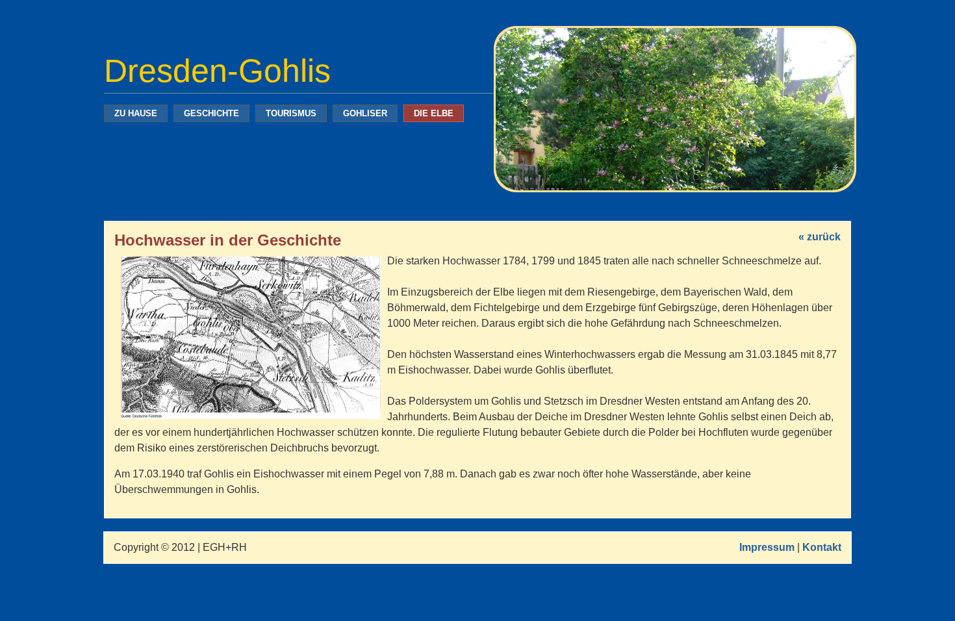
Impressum (767, 547)
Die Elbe (433, 113)
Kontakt (821, 547)
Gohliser (365, 113)
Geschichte (211, 113)
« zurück (819, 236)
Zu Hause (135, 113)
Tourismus (291, 113)
